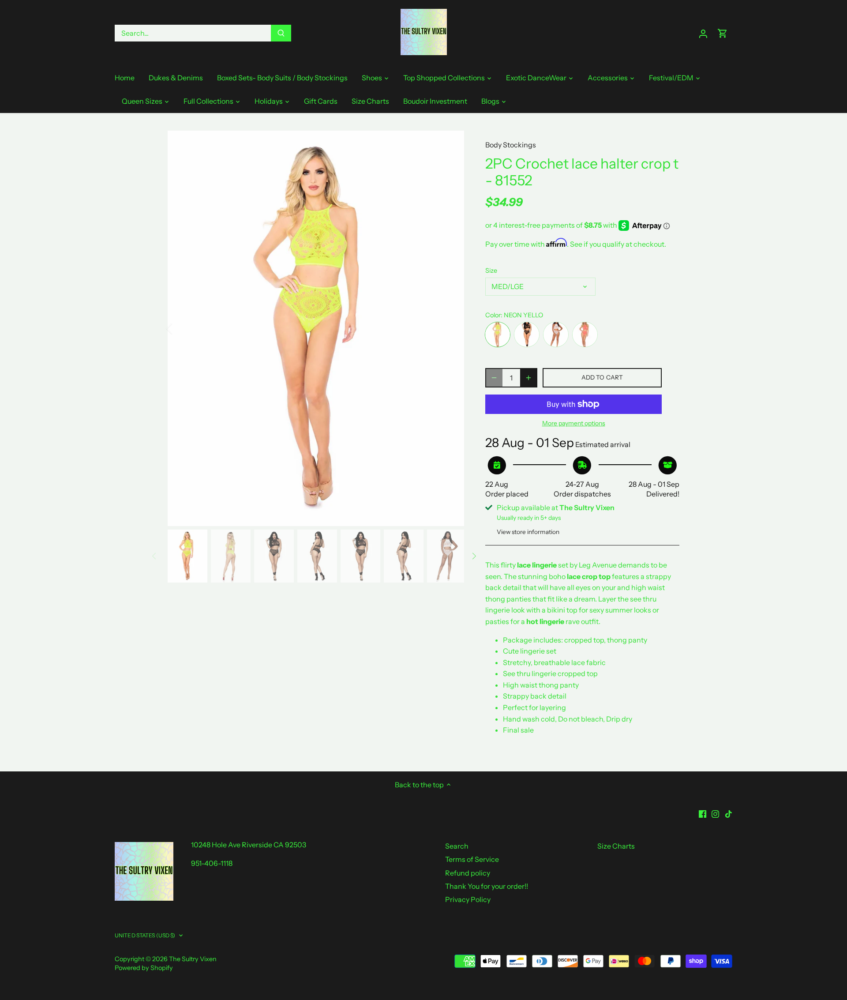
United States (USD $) (145, 935)
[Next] (451, 328)
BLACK (526, 334)
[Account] (703, 33)
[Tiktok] (728, 813)
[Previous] (181, 328)
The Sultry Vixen (193, 959)
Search (456, 846)
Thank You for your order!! (486, 886)
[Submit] (281, 33)
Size (491, 270)
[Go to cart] (722, 33)
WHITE (555, 334)
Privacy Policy (468, 899)
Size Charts (616, 846)
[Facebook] (702, 813)
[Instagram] (715, 813)
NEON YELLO (497, 334)
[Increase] (528, 377)
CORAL (585, 334)
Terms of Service (472, 859)
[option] (316, 328)
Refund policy (467, 872)
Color (493, 315)
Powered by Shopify (144, 968)
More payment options (573, 423)
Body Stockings (510, 144)
